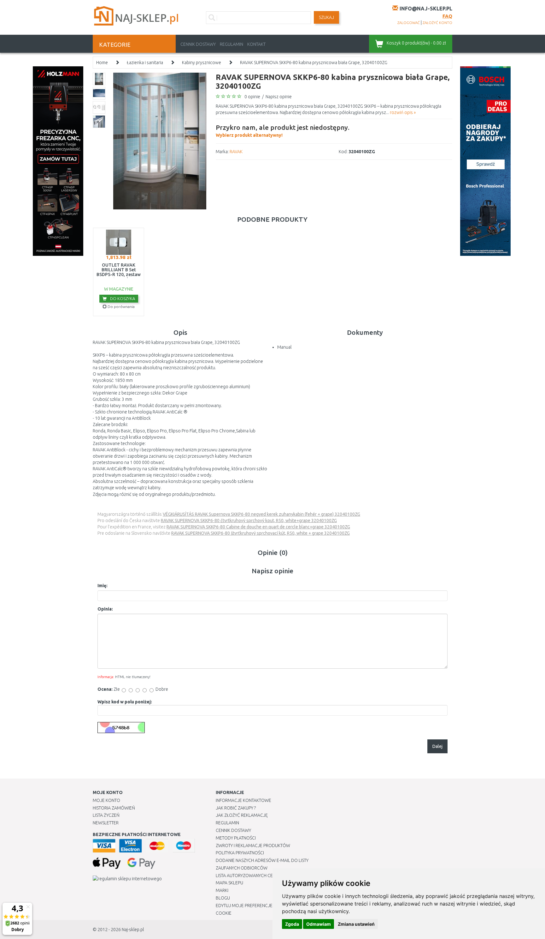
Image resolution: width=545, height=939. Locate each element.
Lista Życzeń (106, 815)
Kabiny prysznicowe (201, 62)
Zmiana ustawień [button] (356, 924)
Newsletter (106, 822)
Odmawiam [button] (318, 924)
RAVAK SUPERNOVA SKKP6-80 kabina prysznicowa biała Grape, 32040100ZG (313, 62)
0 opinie (252, 96)
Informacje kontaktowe (243, 800)
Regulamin (231, 44)
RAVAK (236, 151)
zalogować (408, 23)
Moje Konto (106, 800)
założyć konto (437, 23)
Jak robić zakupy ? (236, 807)
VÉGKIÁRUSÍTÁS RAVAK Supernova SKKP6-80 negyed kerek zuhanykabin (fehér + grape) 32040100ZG (261, 514)
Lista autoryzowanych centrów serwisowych (267, 875)
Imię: (102, 585)
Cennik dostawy (198, 44)
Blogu (223, 897)
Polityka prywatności (240, 852)
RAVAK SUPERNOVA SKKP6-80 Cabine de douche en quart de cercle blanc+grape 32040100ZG (258, 526)
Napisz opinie (279, 96)
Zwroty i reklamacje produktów (253, 845)
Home (102, 62)
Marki (222, 890)
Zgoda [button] (292, 924)
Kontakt (256, 44)
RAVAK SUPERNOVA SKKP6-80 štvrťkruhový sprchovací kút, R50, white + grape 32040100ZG (260, 533)
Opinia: (105, 608)
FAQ (447, 16)
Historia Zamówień (114, 807)
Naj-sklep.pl (133, 929)
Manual (284, 347)
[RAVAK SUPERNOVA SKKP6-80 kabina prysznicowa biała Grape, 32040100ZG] (159, 140)
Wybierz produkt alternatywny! (282, 130)
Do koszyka (122, 298)
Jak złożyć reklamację (242, 815)
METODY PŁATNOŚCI (236, 837)
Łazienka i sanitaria (145, 62)
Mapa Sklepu (229, 882)
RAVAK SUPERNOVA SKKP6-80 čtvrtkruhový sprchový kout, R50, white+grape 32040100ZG (249, 520)
